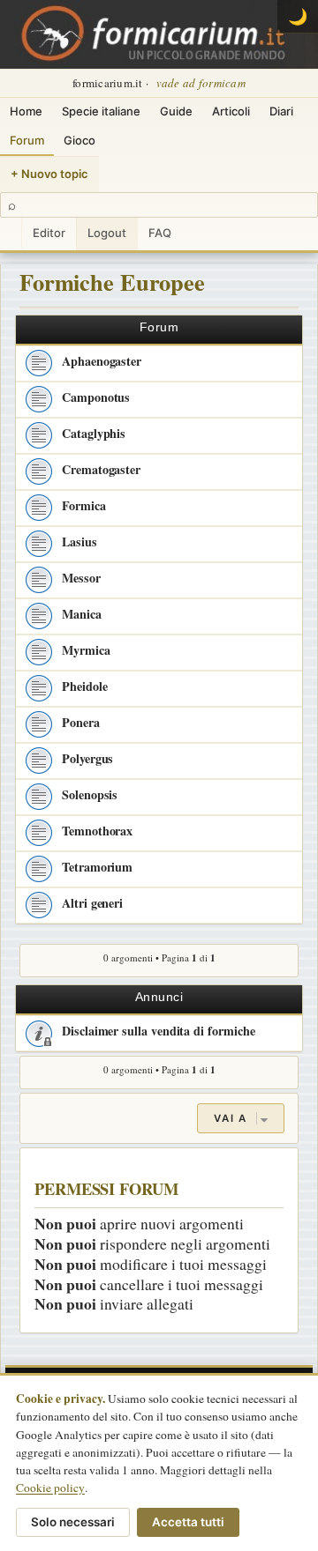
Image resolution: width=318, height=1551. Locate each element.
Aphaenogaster (101, 361)
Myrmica (86, 650)
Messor (81, 577)
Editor (49, 233)
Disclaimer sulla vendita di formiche (158, 1030)
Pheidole (84, 686)
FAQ (159, 233)
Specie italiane (101, 111)
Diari (281, 111)
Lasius (79, 541)
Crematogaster (101, 469)
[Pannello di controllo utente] (10, 234)
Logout (106, 233)
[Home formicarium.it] (159, 34)
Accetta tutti (188, 1522)
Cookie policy (50, 1487)
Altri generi (92, 903)
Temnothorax (97, 830)
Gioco (79, 140)
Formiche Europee (112, 281)
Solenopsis (89, 794)
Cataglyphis (93, 433)
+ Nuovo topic (49, 174)
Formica (84, 505)
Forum (27, 140)
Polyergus (87, 758)
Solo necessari (73, 1522)
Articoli (231, 111)
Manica (82, 614)
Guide (176, 111)
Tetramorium (97, 866)
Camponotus (96, 397)
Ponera (81, 722)
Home (26, 111)
